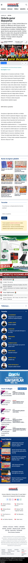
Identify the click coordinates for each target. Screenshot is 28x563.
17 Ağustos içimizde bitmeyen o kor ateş (17, 331)
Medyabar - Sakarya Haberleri (8, 553)
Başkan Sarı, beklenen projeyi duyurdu (20, 183)
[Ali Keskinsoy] (4, 316)
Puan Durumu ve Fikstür (5, 515)
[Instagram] (12, 499)
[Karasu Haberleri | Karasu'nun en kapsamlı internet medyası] (14, 4)
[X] (10, 499)
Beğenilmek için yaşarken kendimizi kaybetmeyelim (15, 317)
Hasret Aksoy (12, 322)
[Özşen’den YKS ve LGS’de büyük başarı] (21, 189)
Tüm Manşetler (19, 514)
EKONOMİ (19, 530)
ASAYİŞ (4, 528)
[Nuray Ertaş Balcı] (4, 365)
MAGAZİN (13, 530)
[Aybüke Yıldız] (4, 358)
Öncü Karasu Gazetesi (14, 532)
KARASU (3, 9)
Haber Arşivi (19, 519)
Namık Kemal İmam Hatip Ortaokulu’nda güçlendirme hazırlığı (20, 170)
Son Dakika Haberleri (7, 519)
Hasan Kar (11, 329)
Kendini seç (11, 359)
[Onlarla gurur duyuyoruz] (14, 53)
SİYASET (9, 528)
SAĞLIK (23, 528)
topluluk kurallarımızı (15, 223)
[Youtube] (15, 499)
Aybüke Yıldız (12, 357)
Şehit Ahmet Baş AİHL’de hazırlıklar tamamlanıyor (6, 183)
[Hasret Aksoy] (4, 323)
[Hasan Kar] (4, 330)
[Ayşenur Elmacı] (4, 344)
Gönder (4, 218)
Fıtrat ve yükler (12, 324)
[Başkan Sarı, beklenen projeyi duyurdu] (21, 177)
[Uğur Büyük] (4, 337)
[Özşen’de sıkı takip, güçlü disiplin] (7, 164)
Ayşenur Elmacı (12, 343)
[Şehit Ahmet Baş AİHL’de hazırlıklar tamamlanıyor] (7, 177)
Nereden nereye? (12, 352)
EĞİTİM (9, 15)
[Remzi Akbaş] (4, 351)
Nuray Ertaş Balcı (13, 364)
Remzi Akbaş (11, 350)
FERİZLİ (16, 9)
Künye (18, 551)
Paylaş (4, 63)
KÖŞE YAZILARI (11, 551)
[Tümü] (26, 306)
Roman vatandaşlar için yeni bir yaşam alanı (16, 345)
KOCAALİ (9, 9)
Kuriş (9, 338)
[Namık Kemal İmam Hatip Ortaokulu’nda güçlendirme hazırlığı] (21, 164)
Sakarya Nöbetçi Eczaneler (6, 504)
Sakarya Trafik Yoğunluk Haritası (19, 509)
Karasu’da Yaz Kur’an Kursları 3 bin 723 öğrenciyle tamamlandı (6, 195)
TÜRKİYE (3, 551)
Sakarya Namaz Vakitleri (5, 509)
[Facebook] (7, 499)
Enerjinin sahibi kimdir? (14, 366)
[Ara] (26, 5)
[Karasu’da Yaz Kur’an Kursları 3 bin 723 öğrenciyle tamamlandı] (7, 189)
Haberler (3, 15)
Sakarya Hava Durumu (19, 504)
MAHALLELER (16, 528)
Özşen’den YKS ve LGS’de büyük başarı (20, 195)
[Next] (18, 499)
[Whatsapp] (20, 499)
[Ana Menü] (1, 4)
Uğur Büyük (11, 336)
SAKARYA (22, 9)
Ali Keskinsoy (12, 315)
